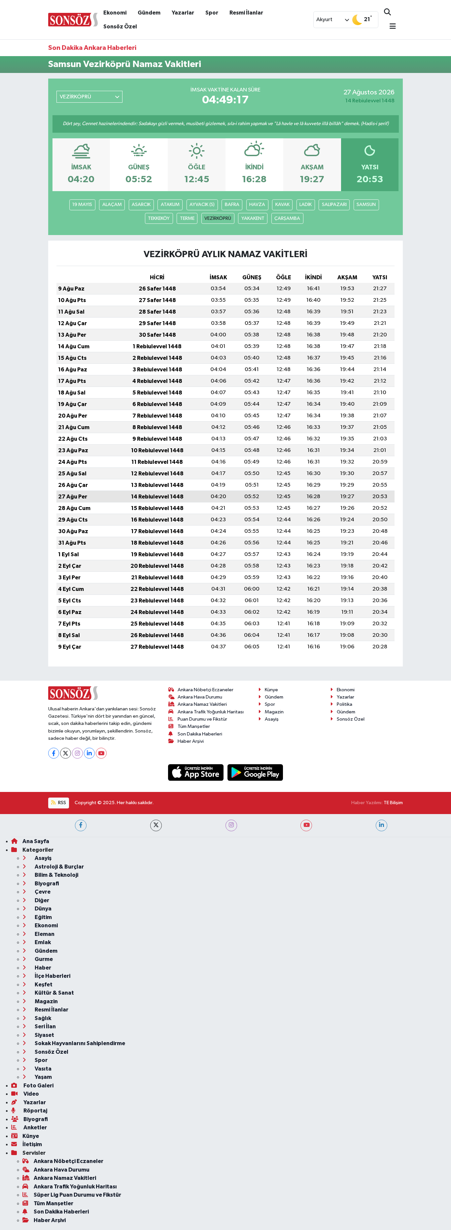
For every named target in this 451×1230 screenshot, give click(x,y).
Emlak (42, 942)
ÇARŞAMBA (287, 218)
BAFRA (232, 204)
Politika (344, 704)
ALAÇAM (112, 204)
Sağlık (42, 1018)
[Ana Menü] (390, 27)
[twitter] (156, 825)
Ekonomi (114, 13)
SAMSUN (366, 204)
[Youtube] (101, 753)
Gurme (43, 959)
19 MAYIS (82, 204)
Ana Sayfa (35, 841)
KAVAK (282, 204)
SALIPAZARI (334, 204)
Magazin (274, 711)
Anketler (34, 1127)
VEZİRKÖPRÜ (217, 218)
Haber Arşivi (191, 741)
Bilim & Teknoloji (56, 875)
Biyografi (46, 883)
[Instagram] (77, 753)
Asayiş (272, 719)
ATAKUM (170, 204)
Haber (42, 968)
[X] (65, 753)
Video (30, 1094)
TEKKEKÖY (159, 218)
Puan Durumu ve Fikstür (202, 719)
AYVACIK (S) (202, 204)
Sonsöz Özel (120, 26)
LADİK (305, 204)
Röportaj (34, 1110)
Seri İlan (45, 1026)
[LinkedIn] (89, 753)
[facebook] (81, 825)
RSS (61, 802)
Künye (271, 689)
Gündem (149, 13)
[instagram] (231, 825)
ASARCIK (141, 204)
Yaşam (43, 1077)
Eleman (44, 934)
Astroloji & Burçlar (59, 867)
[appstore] (196, 772)
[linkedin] (381, 825)
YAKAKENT (252, 218)
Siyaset (44, 1035)
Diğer (41, 900)
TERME (187, 218)
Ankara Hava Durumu (200, 697)
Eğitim (43, 917)
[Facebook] (53, 753)
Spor (211, 13)
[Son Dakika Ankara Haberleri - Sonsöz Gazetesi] (73, 19)
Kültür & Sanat (54, 993)
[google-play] (255, 772)
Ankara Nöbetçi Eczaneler (205, 689)
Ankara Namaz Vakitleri (202, 704)
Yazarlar (183, 13)
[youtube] (306, 825)
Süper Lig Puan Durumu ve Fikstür (77, 1195)
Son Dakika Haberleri (200, 734)
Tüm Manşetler (194, 726)
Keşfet (43, 984)
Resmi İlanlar (246, 13)
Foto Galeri (37, 1085)
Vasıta (43, 1069)
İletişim (32, 1144)
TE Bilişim (393, 802)
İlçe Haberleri (52, 976)
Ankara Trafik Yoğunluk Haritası (211, 711)
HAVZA (257, 204)
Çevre (42, 892)
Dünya (43, 908)
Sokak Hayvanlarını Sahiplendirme (79, 1043)
